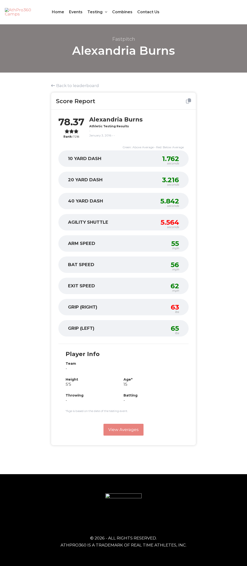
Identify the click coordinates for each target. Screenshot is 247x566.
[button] (105, 12)
